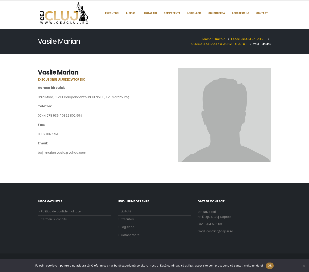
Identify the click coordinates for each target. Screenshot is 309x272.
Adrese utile (240, 13)
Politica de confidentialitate (61, 211)
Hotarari (150, 13)
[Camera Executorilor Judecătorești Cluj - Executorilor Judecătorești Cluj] (64, 13)
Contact (262, 13)
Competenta (172, 13)
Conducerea (216, 13)
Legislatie (127, 227)
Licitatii (131, 13)
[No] (304, 266)
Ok (270, 265)
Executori (112, 13)
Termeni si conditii (54, 219)
